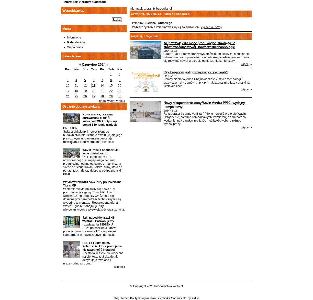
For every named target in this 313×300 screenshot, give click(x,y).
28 (102, 96)
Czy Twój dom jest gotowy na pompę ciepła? (196, 72)
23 (119, 91)
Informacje (74, 37)
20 (93, 91)
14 (102, 85)
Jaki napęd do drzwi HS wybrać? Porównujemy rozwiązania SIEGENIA (98, 221)
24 (67, 96)
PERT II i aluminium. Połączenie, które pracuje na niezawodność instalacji (102, 246)
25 (76, 96)
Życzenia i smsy (211, 27)
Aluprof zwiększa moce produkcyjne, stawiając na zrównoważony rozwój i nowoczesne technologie (199, 45)
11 (76, 85)
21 (102, 91)
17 (67, 91)
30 (119, 96)
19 (85, 91)
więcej (245, 64)
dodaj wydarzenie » (112, 101)
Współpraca (75, 47)
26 (85, 96)
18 (76, 91)
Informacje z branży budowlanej (85, 2)
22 (111, 91)
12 (85, 85)
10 (67, 85)
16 (119, 85)
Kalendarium (76, 42)
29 (111, 96)
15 (111, 85)
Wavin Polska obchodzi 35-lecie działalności (101, 151)
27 (93, 96)
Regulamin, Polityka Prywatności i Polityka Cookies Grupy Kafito (156, 298)
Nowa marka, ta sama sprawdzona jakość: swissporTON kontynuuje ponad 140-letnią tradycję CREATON (90, 121)
